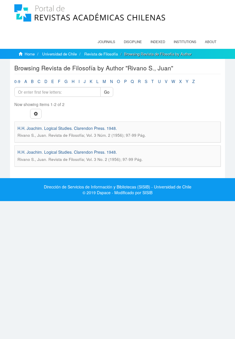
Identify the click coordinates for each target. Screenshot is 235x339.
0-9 (17, 81)
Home (30, 54)
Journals (106, 41)
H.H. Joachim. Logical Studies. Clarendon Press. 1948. (67, 128)
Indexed (157, 41)
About (210, 41)
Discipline (133, 41)
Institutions (185, 41)
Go (106, 92)
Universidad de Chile (59, 54)
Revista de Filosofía (101, 54)
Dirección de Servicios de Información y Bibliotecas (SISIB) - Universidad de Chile (117, 187)
